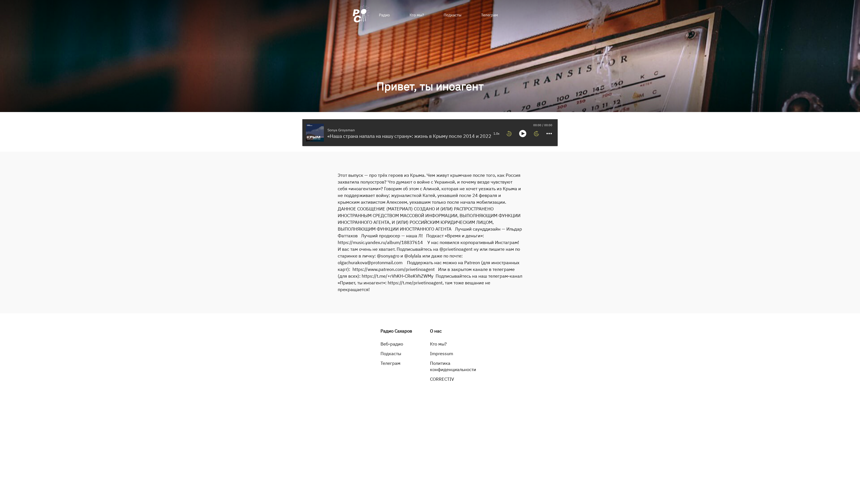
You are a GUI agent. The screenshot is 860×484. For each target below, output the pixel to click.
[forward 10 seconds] (536, 133)
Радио (384, 15)
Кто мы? (417, 15)
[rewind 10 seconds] (509, 133)
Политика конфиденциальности (453, 366)
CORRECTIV (442, 379)
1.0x (496, 134)
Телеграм (489, 15)
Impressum (441, 353)
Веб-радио (392, 344)
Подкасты (452, 15)
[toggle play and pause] (523, 133)
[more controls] (549, 133)
